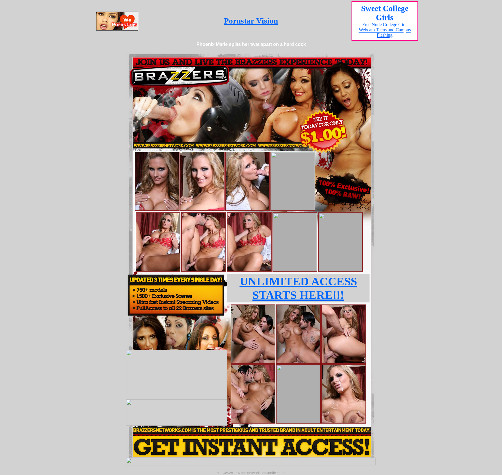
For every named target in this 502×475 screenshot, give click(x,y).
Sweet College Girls (385, 20)
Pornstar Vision (251, 21)
